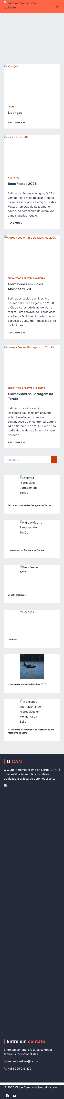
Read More (16, 122)
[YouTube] (14, 1095)
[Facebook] (7, 1095)
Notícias (40, 278)
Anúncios (13, 178)
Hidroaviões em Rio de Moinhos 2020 (27, 684)
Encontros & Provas (20, 278)
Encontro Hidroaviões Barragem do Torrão (29, 505)
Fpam (11, 106)
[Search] (54, 459)
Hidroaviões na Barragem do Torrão (26, 550)
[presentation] (32, 82)
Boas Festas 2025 (22, 184)
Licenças (15, 113)
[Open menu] (57, 6)
